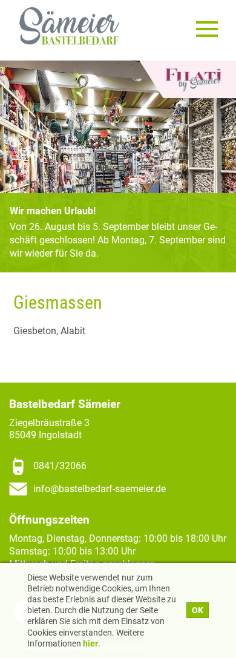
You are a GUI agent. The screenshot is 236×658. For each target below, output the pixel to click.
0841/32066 (60, 466)
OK (197, 610)
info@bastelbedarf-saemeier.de (99, 489)
